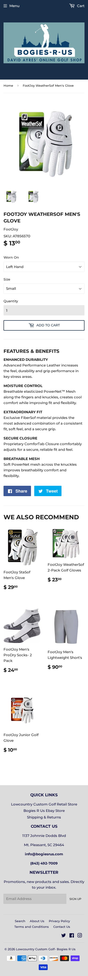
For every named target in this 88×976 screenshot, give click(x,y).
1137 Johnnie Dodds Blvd (44, 835)
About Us (37, 921)
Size (7, 279)
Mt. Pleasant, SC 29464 (44, 845)
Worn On (11, 257)
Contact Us (61, 927)
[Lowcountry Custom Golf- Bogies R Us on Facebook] (71, 936)
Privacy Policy (59, 921)
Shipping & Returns (44, 817)
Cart (80, 6)
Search (20, 921)
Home (8, 85)
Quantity (11, 301)
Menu (14, 6)
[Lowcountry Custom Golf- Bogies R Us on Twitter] (63, 936)
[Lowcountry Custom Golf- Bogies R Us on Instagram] (79, 936)
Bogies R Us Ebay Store (44, 810)
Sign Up (75, 899)
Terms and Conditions (31, 927)
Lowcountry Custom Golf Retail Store (44, 804)
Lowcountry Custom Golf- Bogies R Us (46, 949)
